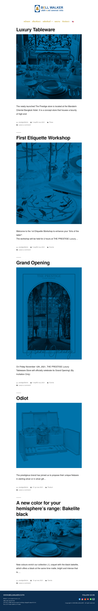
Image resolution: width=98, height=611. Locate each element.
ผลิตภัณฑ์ (47, 21)
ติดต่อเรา (65, 21)
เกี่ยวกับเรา (36, 21)
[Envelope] (93, 599)
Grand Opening (33, 262)
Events (51, 247)
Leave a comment (25, 125)
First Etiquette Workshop (43, 137)
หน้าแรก (27, 21)
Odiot (22, 397)
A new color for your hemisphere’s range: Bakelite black (48, 508)
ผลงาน (57, 21)
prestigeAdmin (23, 122)
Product (50, 487)
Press (51, 122)
